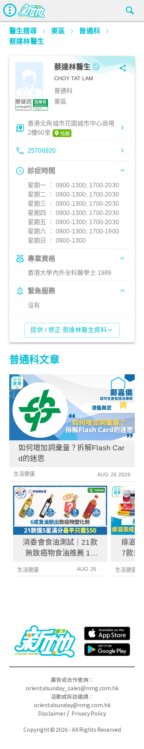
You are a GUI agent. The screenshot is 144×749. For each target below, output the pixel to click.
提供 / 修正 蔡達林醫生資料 (68, 330)
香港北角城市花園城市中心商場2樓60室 (71, 128)
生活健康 (24, 474)
